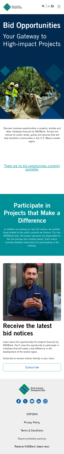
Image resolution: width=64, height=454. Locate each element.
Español (50, 6)
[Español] (50, 6)
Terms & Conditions (32, 430)
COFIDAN (32, 414)
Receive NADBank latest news (32, 446)
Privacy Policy (32, 422)
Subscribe (32, 367)
